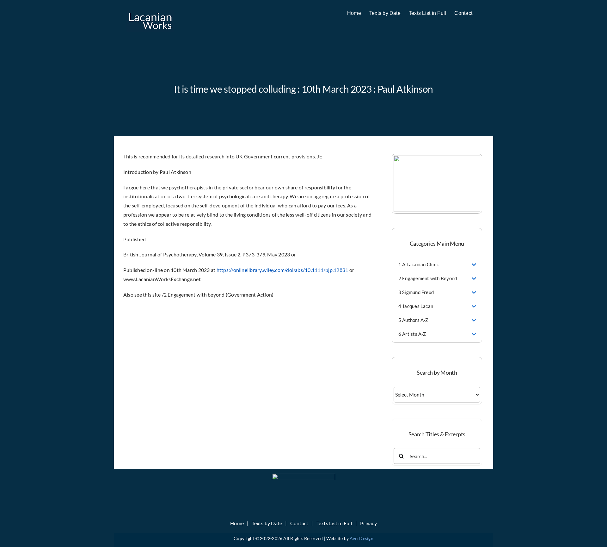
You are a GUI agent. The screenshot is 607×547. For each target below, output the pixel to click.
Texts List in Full (334, 523)
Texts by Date (267, 523)
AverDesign (361, 538)
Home (237, 523)
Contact (299, 523)
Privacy (368, 523)
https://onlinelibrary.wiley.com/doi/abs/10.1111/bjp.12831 (282, 270)
